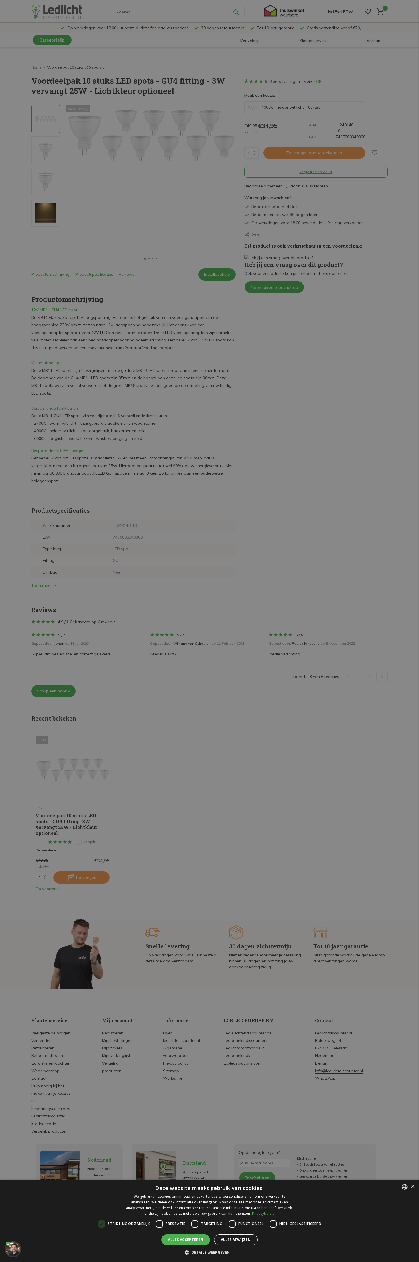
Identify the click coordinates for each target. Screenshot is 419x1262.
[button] (209, 1252)
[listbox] (405, 1187)
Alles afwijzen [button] (236, 1239)
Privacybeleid (263, 1213)
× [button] (412, 1187)
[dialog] (209, 1221)
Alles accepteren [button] (185, 1239)
